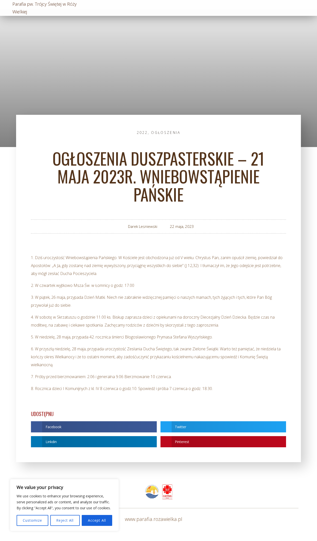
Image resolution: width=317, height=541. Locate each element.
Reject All (65, 520)
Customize (32, 520)
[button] (94, 426)
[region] (64, 505)
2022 (142, 132)
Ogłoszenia (165, 132)
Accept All (97, 520)
